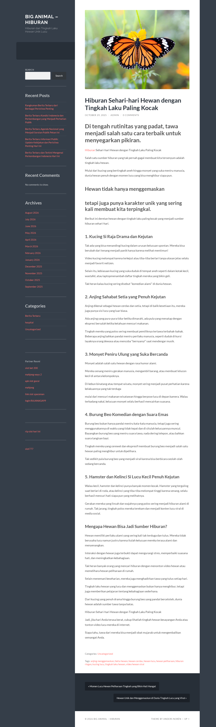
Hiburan (90, 150)
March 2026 (31, 246)
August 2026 (32, 212)
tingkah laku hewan (115, 664)
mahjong (29, 387)
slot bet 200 (31, 368)
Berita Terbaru (32, 315)
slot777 (29, 448)
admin (115, 115)
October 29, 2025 (96, 115)
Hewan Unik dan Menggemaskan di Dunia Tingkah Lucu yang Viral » (152, 698)
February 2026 (33, 253)
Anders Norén (172, 719)
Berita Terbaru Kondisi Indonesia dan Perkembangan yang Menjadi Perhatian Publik (45, 119)
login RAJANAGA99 (35, 400)
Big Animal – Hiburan (41, 19)
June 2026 (30, 226)
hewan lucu (149, 661)
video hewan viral (135, 664)
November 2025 (33, 273)
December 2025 (33, 266)
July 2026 (30, 219)
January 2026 (32, 259)
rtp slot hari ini (32, 431)
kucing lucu (98, 664)
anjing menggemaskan (102, 661)
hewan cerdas (136, 661)
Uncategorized (32, 329)
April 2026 (30, 239)
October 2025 (32, 279)
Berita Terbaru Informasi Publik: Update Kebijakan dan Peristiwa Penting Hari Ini (42, 142)
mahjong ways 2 (33, 374)
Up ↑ (187, 719)
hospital (29, 322)
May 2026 (30, 232)
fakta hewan (121, 661)
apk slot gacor (32, 381)
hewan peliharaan (165, 661)
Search (29, 70)
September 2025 (34, 286)
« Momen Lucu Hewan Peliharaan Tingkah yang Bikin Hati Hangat (122, 686)
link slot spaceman (34, 394)
